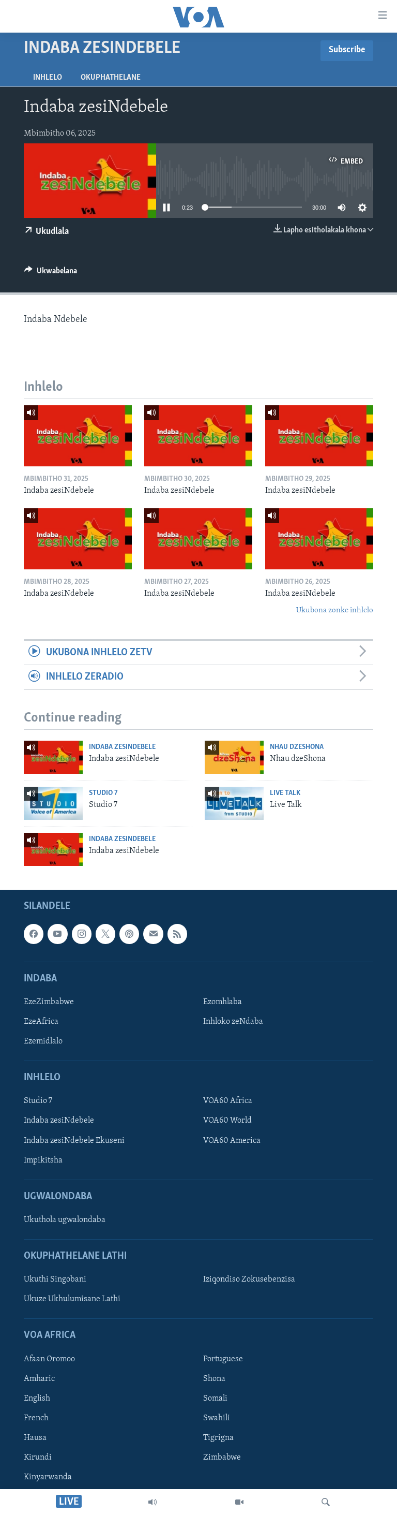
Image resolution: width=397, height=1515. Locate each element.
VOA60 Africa (227, 1101)
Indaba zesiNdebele (122, 747)
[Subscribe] (153, 934)
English (37, 1398)
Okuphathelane (111, 77)
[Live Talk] (234, 803)
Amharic (39, 1379)
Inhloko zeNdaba (233, 1022)
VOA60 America (232, 1141)
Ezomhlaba (222, 1002)
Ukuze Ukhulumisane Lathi (72, 1300)
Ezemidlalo (43, 1041)
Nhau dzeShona (297, 747)
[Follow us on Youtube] (57, 934)
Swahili (216, 1418)
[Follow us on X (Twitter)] (105, 934)
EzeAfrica (41, 1022)
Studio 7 (103, 793)
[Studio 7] (53, 803)
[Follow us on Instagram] (81, 934)
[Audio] (152, 1502)
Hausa (35, 1438)
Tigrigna (218, 1438)
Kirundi (38, 1457)
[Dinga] (325, 1502)
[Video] (239, 1502)
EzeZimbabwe (49, 1002)
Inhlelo (47, 77)
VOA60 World (227, 1121)
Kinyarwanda (48, 1477)
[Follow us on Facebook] (33, 934)
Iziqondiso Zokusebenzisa (249, 1279)
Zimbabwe (222, 1457)
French (36, 1418)
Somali (215, 1398)
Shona (214, 1379)
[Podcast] (129, 934)
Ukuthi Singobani (55, 1279)
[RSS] (177, 934)
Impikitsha (43, 1160)
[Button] (50, 273)
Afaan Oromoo (49, 1359)
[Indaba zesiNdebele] (78, 435)
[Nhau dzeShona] (234, 757)
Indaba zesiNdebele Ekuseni (74, 1141)
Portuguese (223, 1359)
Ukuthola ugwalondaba (64, 1220)
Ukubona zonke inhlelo (334, 610)
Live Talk (285, 793)
